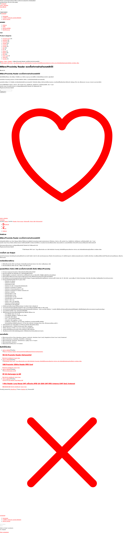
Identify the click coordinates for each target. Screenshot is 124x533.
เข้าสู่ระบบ (5, 25)
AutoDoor (5, 40)
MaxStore (23, 389)
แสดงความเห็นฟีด (7, 28)
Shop (5, 61)
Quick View (17, 358)
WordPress (13, 389)
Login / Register (4, 5)
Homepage (5, 16)
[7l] (39, 63)
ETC (3, 49)
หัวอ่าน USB (32, 221)
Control (4, 45)
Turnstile (5, 59)
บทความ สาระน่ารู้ (6, 19)
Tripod (4, 57)
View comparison (4, 532)
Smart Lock (5, 56)
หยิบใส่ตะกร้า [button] (11, 358)
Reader (4, 52)
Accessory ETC (6, 38)
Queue (4, 51)
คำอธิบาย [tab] (5, 231)
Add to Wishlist (6, 350)
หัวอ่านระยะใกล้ (39, 221)
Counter (5, 46)
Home (1, 61)
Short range (20, 221)
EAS (3, 48)
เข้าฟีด (4, 27)
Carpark (5, 43)
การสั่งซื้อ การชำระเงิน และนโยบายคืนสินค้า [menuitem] (12, 520)
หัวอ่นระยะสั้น (26, 221)
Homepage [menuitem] (5, 518)
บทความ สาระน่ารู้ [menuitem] (6, 521)
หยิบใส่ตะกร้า (3, 92)
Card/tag (5, 42)
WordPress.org (6, 30)
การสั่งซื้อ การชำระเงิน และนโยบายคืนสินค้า (12, 18)
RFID (4, 54)
